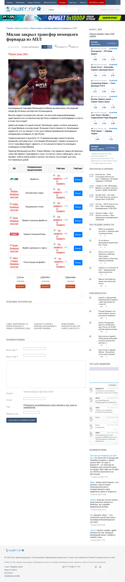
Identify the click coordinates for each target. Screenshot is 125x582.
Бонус (78, 179)
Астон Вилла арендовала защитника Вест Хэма (108, 242)
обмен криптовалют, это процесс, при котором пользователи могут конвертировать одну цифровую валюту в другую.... (104, 487)
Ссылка (103, 368)
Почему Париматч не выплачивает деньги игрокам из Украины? (107, 313)
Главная (9, 2)
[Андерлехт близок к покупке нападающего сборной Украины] (46, 313)
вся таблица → (111, 148)
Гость (97, 417)
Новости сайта (11, 570)
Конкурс (62, 2)
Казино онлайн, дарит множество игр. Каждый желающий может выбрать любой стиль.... (103, 533)
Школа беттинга (50, 2)
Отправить (112, 385)
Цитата (111, 368)
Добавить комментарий (21, 420)
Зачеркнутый (98, 368)
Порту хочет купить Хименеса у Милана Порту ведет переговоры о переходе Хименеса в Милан (108, 256)
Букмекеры (20, 2)
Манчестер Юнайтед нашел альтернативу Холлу (107, 281)
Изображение (106, 368)
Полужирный (90, 368)
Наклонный (93, 368)
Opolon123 (99, 389)
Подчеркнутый (95, 368)
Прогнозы (73, 2)
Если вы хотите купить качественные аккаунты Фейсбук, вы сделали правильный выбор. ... (104, 503)
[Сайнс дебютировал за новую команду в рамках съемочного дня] (18, 313)
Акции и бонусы (34, 2)
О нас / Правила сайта (14, 567)
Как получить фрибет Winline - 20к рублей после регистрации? (107, 352)
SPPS (97, 398)
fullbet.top (107, 437)
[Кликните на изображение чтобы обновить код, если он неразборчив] (54, 407)
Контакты (9, 573)
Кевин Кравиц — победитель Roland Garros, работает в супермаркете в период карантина (72, 328)
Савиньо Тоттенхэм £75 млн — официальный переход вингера (108, 270)
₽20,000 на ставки (96, 2)
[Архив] (106, 385)
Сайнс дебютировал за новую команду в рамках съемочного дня (18, 326)
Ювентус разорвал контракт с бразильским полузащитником (109, 231)
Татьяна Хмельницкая (30, 47)
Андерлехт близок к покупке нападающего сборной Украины (45, 326)
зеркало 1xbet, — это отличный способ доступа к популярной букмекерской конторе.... (103, 518)
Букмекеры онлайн (12, 576)
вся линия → (112, 43)
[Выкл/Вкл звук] (103, 385)
